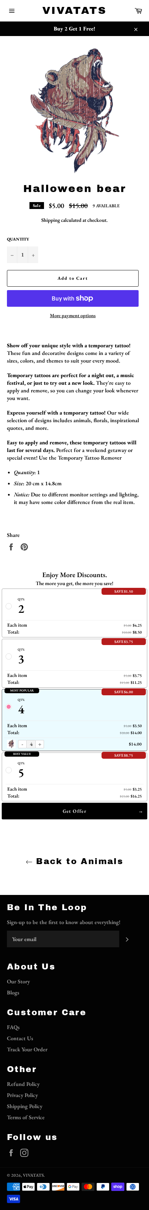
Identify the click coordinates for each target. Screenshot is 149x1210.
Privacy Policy (22, 1095)
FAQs (13, 1027)
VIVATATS (74, 10)
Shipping (50, 220)
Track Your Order (27, 1049)
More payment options (73, 315)
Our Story (18, 981)
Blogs (13, 992)
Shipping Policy (24, 1106)
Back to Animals (78, 861)
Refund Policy (23, 1084)
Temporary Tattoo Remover (90, 457)
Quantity (18, 239)
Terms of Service (26, 1117)
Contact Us (20, 1038)
